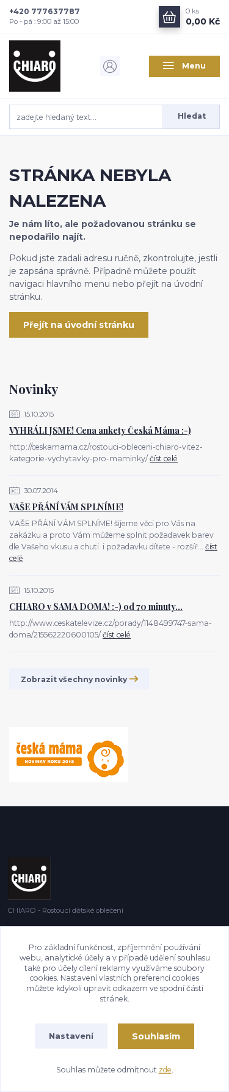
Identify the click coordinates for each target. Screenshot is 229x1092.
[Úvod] (44, 66)
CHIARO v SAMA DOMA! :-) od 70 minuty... (96, 606)
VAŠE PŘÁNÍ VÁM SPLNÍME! (66, 507)
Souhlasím (156, 1036)
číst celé (164, 458)
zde (165, 1069)
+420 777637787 (44, 11)
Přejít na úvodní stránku (78, 324)
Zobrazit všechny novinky (74, 679)
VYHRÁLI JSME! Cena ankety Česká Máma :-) (100, 430)
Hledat (192, 116)
